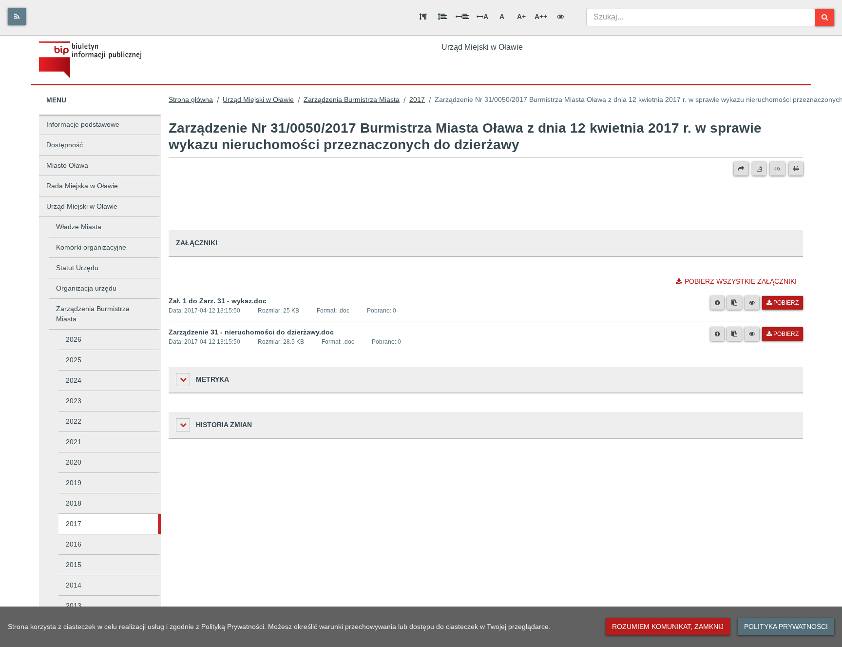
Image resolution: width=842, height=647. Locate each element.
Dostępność (64, 145)
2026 (73, 339)
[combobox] (701, 17)
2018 (73, 503)
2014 (73, 585)
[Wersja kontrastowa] (560, 16)
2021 (73, 442)
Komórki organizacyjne (91, 247)
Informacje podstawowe (82, 124)
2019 (73, 483)
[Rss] (17, 16)
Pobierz (786, 302)
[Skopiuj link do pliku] (734, 303)
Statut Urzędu (77, 268)
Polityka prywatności (786, 626)
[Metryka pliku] (717, 303)
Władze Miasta (78, 227)
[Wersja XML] (777, 169)
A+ (521, 16)
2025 (73, 360)
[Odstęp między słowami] (462, 16)
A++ (541, 16)
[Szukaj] (824, 17)
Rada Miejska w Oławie (82, 186)
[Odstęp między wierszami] (442, 16)
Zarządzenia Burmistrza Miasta (93, 314)
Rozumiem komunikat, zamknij (668, 626)
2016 (73, 544)
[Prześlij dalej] (741, 169)
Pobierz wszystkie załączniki (741, 281)
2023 (73, 401)
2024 (73, 380)
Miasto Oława (67, 165)
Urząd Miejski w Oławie (81, 206)
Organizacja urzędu (86, 288)
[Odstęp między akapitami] (423, 16)
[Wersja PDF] (759, 169)
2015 (73, 565)
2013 (73, 605)
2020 (73, 462)
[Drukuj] (796, 169)
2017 (73, 524)
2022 (73, 421)
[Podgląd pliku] (752, 303)
